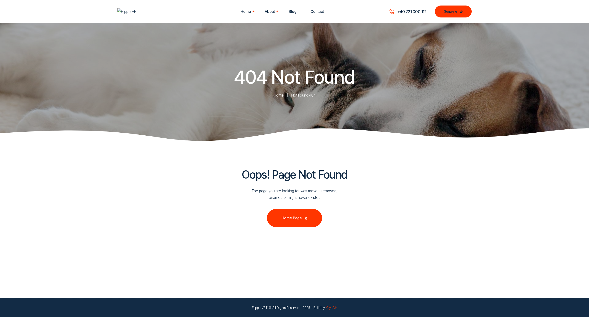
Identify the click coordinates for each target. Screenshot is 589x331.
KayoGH (331, 308)
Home (279, 95)
